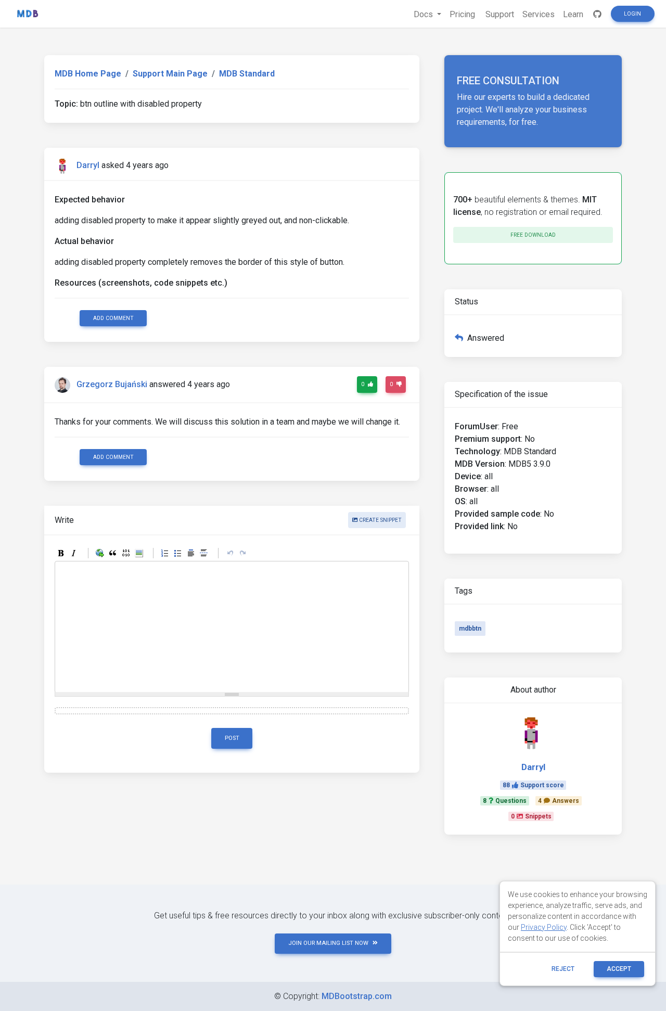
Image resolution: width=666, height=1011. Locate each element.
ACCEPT (619, 968)
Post (232, 738)
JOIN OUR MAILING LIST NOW (328, 943)
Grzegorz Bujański (111, 385)
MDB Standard (247, 74)
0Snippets (531, 816)
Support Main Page (170, 74)
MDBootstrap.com (357, 996)
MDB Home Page (88, 74)
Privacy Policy (544, 927)
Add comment (113, 318)
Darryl (87, 165)
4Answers (558, 800)
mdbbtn (470, 628)
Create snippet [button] (379, 520)
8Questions (505, 800)
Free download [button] (533, 235)
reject (563, 968)
